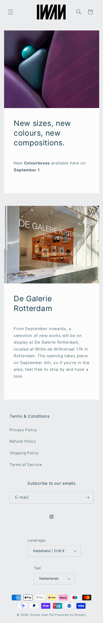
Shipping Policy (24, 453)
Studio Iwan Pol (42, 615)
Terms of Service (26, 464)
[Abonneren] (87, 497)
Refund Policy (23, 441)
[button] (10, 12)
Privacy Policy (23, 430)
